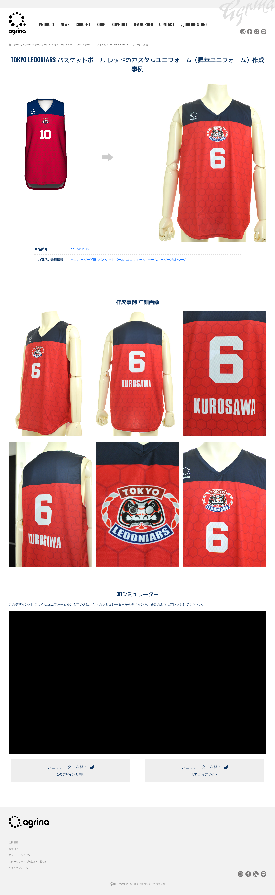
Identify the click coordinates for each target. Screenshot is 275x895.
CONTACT (166, 24)
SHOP (101, 24)
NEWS (65, 24)
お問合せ (13, 848)
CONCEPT (83, 24)
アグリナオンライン (19, 855)
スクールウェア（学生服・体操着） (28, 861)
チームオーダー (43, 44)
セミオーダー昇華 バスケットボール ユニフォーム (80, 44)
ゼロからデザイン (201, 770)
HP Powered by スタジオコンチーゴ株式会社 (139, 884)
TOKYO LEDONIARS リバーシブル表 (129, 44)
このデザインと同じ (67, 770)
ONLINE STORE (196, 24)
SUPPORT (119, 24)
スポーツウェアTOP (21, 44)
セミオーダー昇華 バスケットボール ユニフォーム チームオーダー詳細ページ (128, 260)
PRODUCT (47, 24)
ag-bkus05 (80, 249)
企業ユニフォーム (18, 868)
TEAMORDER (143, 24)
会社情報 (13, 842)
